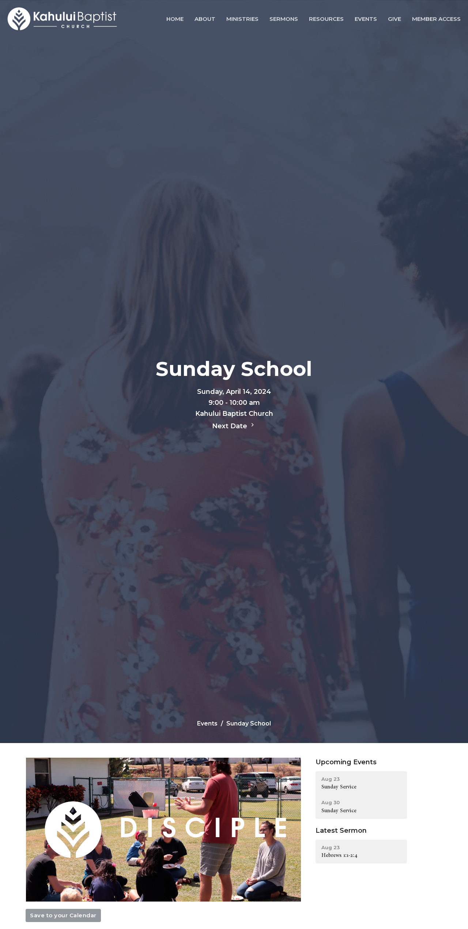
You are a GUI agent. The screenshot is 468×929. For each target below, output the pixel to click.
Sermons (283, 18)
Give (394, 18)
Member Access (436, 18)
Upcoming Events (346, 762)
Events (366, 18)
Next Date (230, 426)
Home (175, 18)
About (205, 18)
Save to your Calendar (63, 915)
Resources (326, 18)
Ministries (242, 18)
